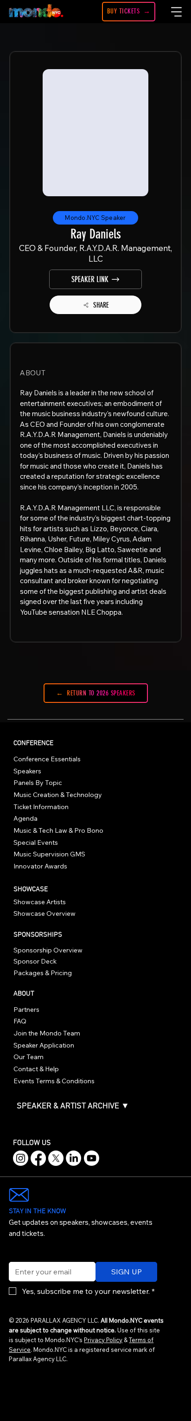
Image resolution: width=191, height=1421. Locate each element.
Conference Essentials (47, 759)
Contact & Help (36, 1069)
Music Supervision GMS (49, 854)
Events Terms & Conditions (54, 1081)
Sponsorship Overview (48, 950)
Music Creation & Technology (57, 795)
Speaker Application (43, 1045)
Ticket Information (41, 807)
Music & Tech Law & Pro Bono (58, 830)
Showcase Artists (39, 902)
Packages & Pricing (42, 973)
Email (16, 1256)
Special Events (35, 842)
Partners (26, 1009)
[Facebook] (38, 1158)
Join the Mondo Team (46, 1033)
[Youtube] (91, 1158)
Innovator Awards (40, 866)
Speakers (27, 771)
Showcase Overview (44, 913)
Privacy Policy (103, 1340)
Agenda (25, 818)
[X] (56, 1158)
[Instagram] (20, 1158)
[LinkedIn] (73, 1158)
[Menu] (177, 11)
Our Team (28, 1057)
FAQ (19, 1021)
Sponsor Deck (35, 961)
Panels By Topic (37, 782)
